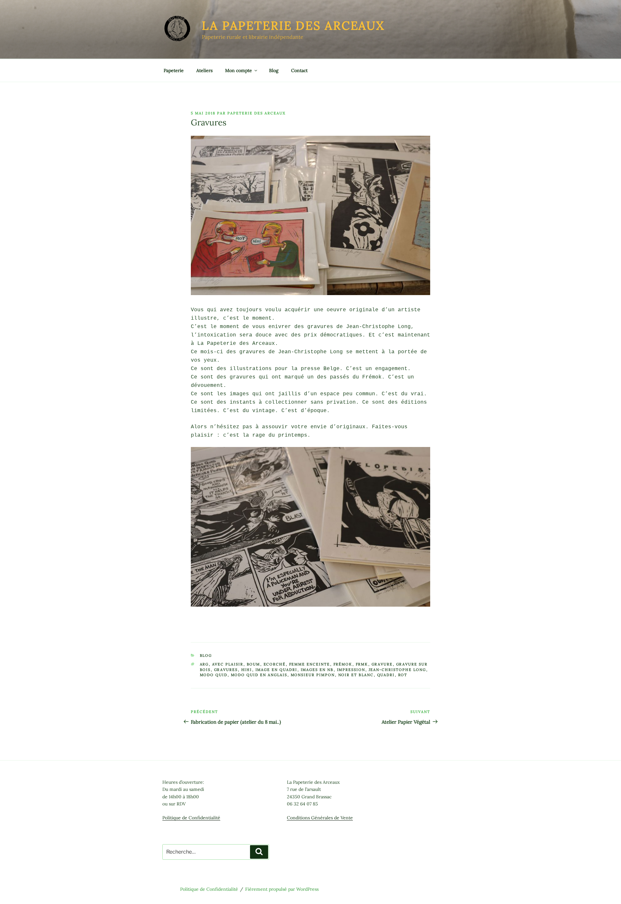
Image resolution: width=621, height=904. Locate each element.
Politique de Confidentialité (191, 818)
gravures (226, 669)
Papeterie (174, 70)
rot (403, 675)
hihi (246, 669)
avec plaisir (228, 664)
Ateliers (204, 70)
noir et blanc (356, 675)
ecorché (275, 664)
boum (253, 664)
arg (204, 664)
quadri (386, 675)
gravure (382, 664)
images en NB (317, 669)
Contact (299, 70)
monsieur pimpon (313, 675)
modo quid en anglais (259, 675)
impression (351, 669)
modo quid (214, 675)
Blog (273, 70)
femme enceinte (309, 664)
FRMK (362, 664)
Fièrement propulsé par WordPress (282, 889)
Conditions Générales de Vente (320, 818)
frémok (343, 664)
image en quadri (277, 669)
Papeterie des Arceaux (256, 113)
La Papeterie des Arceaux (293, 25)
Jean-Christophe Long (397, 669)
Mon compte (238, 70)
